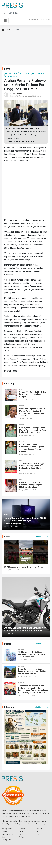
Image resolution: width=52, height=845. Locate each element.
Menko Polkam (25, 73)
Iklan (38, 831)
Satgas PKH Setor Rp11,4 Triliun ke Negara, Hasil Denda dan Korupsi (32, 394)
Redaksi (4, 831)
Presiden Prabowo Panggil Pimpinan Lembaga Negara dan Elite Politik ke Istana (32, 484)
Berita (9, 29)
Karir (37, 834)
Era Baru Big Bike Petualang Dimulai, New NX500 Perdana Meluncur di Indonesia (25, 629)
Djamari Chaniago (38, 73)
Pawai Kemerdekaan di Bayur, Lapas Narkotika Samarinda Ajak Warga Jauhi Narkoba (32, 671)
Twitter (21, 834)
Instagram (22, 831)
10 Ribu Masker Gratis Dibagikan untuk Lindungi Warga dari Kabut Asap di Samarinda (32, 654)
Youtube (21, 837)
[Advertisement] (26, 191)
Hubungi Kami (6, 840)
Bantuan (39, 829)
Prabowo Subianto (11, 73)
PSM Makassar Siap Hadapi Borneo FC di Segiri (23, 567)
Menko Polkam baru (12, 77)
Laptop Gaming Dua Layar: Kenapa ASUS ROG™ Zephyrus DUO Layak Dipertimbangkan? (25, 521)
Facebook (22, 829)
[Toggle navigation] (5, 20)
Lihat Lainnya (42, 536)
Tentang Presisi (7, 829)
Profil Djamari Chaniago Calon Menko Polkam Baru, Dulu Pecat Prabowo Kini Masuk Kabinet (32, 430)
